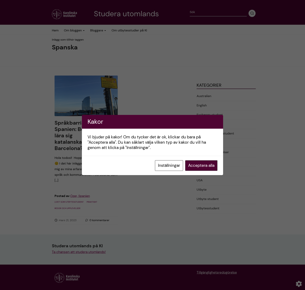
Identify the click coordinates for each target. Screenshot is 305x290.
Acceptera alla (201, 165)
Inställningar (169, 165)
